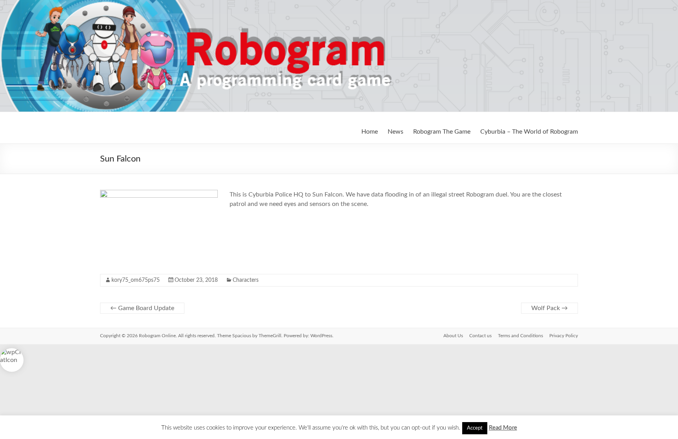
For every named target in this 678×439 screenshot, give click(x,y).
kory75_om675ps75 (135, 280)
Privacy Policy (563, 335)
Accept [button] (475, 428)
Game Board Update (142, 308)
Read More (503, 428)
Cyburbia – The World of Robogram (529, 132)
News (395, 132)
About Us (453, 335)
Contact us (480, 335)
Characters (246, 280)
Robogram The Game (441, 132)
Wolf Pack (549, 308)
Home (369, 132)
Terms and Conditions (520, 335)
